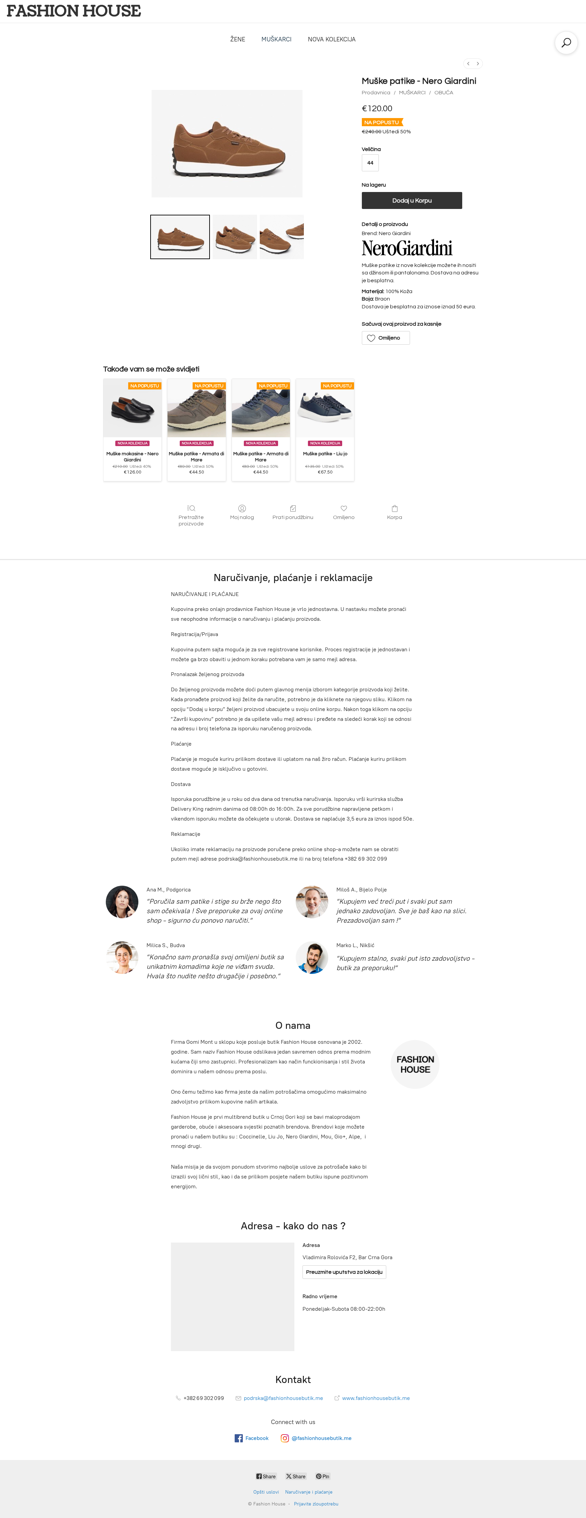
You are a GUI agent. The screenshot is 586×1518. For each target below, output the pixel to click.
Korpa (394, 517)
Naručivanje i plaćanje (309, 1492)
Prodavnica (376, 92)
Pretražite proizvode (191, 520)
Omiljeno (344, 517)
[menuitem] (468, 64)
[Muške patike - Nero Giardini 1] (235, 237)
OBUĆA (443, 92)
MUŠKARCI (276, 39)
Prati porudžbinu (293, 517)
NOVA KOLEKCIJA (332, 39)
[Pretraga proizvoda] (566, 43)
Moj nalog (242, 517)
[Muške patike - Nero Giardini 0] (180, 237)
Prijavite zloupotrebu (316, 1504)
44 (370, 163)
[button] (386, 338)
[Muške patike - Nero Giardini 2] (282, 237)
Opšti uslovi (266, 1492)
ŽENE (237, 39)
